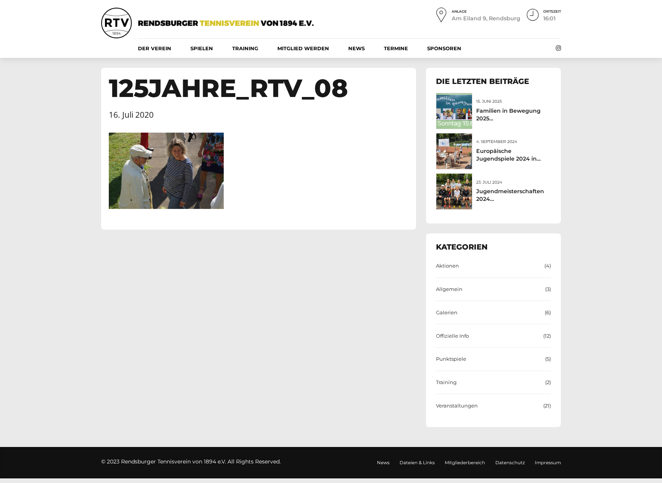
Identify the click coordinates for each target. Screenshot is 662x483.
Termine (396, 48)
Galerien (446, 312)
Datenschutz (510, 462)
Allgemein (449, 289)
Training (245, 48)
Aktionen (447, 266)
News (356, 48)
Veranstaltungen (457, 405)
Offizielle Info (452, 336)
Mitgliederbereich (465, 462)
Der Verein (154, 48)
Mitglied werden (303, 48)
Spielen (201, 48)
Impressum (548, 462)
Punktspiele (451, 359)
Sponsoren (444, 48)
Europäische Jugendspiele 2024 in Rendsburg (506, 159)
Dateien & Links (417, 462)
